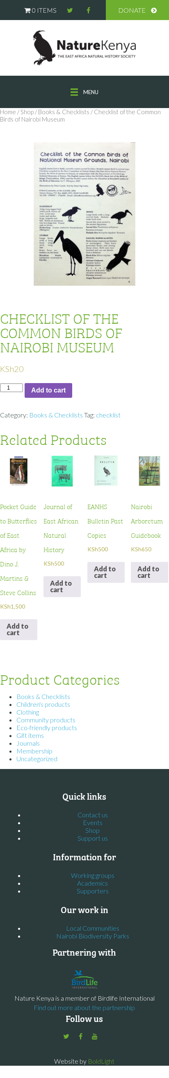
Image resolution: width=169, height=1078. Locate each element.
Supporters (93, 891)
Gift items (30, 735)
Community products (45, 720)
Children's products (43, 704)
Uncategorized (36, 758)
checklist (108, 415)
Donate (132, 10)
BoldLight (101, 1061)
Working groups (92, 875)
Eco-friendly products (46, 727)
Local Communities (92, 928)
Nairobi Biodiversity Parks (92, 936)
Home (8, 111)
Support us (93, 838)
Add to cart (48, 390)
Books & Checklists (63, 111)
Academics (92, 883)
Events (93, 822)
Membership (34, 751)
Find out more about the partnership (84, 1007)
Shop (27, 111)
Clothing (27, 712)
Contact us (93, 815)
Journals (28, 743)
